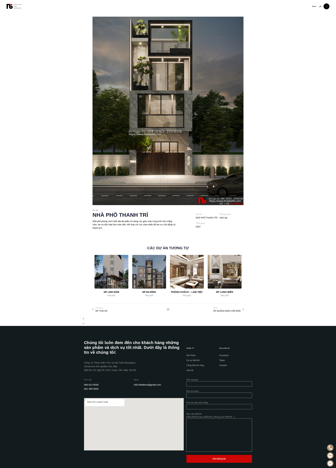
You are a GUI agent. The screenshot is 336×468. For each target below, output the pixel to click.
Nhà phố (111, 295)
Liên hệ (189, 370)
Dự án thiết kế (193, 360)
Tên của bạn (192, 380)
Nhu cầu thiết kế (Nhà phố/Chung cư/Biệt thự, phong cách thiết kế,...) (210, 415)
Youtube (223, 365)
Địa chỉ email (192, 391)
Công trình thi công (195, 365)
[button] (83, 319)
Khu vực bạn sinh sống (197, 402)
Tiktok (222, 360)
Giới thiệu (191, 355)
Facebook (224, 355)
